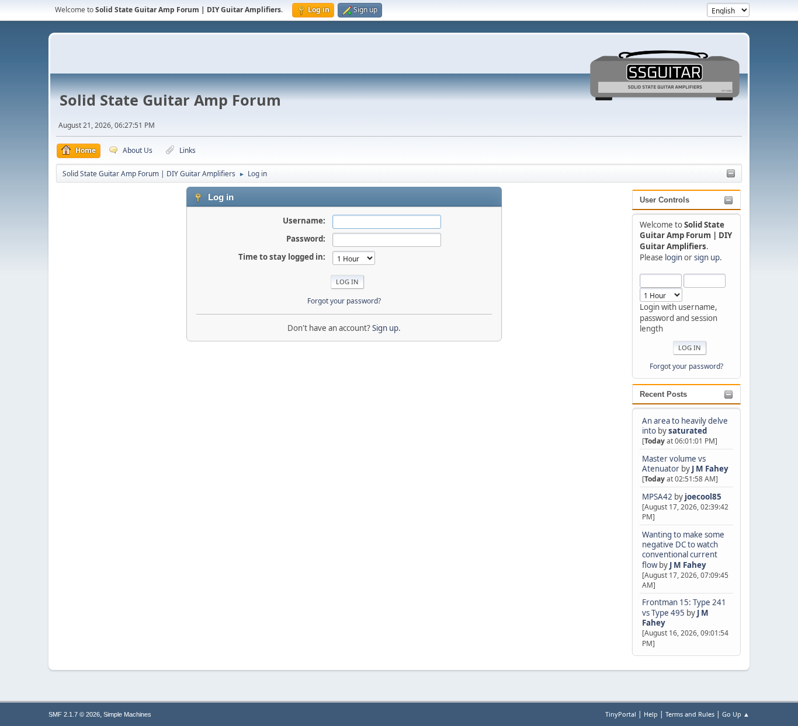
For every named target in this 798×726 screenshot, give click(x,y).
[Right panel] (730, 174)
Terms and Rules (689, 714)
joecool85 (703, 496)
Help (651, 714)
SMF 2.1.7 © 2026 (74, 714)
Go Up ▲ (736, 714)
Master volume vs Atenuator (674, 463)
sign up (707, 257)
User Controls (664, 200)
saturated (687, 430)
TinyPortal (620, 714)
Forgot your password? (686, 366)
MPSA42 (658, 496)
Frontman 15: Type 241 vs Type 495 (684, 607)
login (673, 257)
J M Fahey (710, 468)
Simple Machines (127, 714)
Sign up (385, 328)
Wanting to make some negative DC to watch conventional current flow (683, 549)
